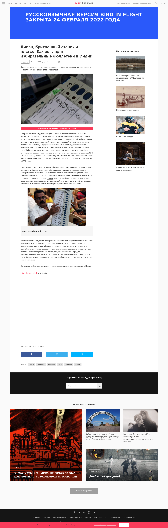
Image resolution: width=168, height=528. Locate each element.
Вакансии (46, 517)
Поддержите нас (123, 3)
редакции (105, 522)
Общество (69, 364)
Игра (10, 3)
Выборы (31, 364)
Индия (60, 364)
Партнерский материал (141, 3)
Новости (17, 3)
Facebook (54, 128)
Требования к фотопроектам (80, 517)
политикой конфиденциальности (105, 525)
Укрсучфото (115, 517)
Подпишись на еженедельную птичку (84, 378)
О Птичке (36, 517)
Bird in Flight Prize (101, 517)
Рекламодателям (59, 517)
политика (77, 364)
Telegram (63, 128)
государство (51, 364)
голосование (40, 364)
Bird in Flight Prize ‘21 (43, 3)
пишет (50, 178)
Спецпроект (27, 3)
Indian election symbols (29, 273)
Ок (124, 525)
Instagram (72, 128)
